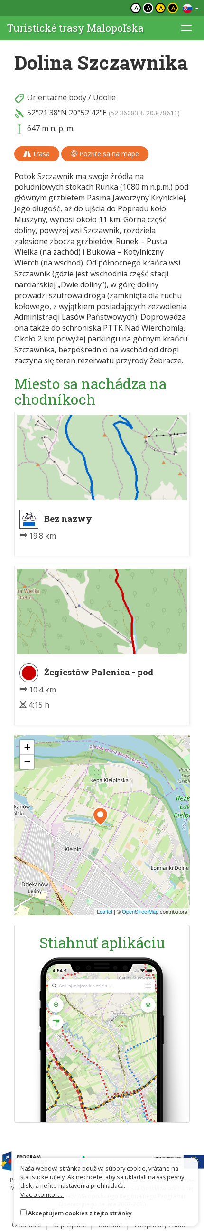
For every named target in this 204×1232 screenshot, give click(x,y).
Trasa (40, 153)
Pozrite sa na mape (108, 153)
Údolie (104, 97)
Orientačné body (56, 97)
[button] (100, 816)
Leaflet (104, 911)
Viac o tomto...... (42, 1194)
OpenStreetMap (140, 911)
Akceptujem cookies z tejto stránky (80, 1213)
